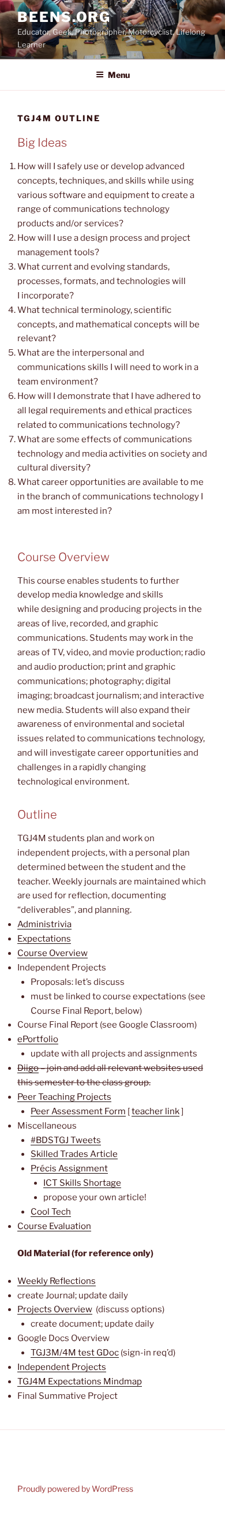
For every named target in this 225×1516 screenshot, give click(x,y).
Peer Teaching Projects (64, 1097)
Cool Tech (51, 1212)
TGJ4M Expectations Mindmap (79, 1381)
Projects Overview (54, 1309)
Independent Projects (61, 1367)
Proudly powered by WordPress (75, 1488)
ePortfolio (37, 1039)
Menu (119, 75)
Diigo (28, 1068)
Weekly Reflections (56, 1281)
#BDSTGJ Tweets (66, 1140)
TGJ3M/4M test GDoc (75, 1352)
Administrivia (44, 924)
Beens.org (64, 17)
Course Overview (52, 953)
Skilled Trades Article (74, 1154)
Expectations (44, 939)
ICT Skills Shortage (82, 1183)
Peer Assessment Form (78, 1111)
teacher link (155, 1111)
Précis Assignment (69, 1168)
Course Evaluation (54, 1226)
